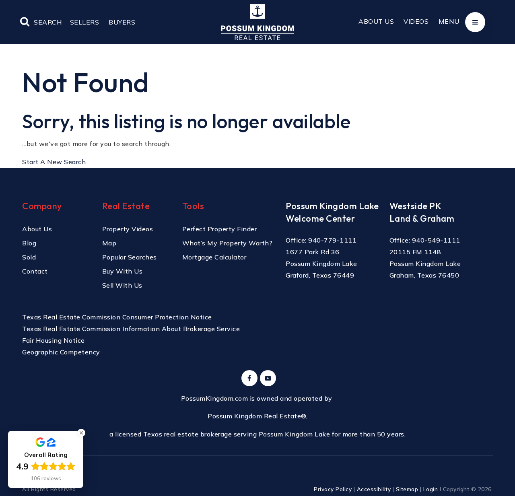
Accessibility (374, 489)
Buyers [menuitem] (122, 22)
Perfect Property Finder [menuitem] (219, 229)
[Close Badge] (81, 433)
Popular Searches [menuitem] (129, 257)
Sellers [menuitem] (84, 22)
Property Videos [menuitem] (127, 229)
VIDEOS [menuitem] (416, 21)
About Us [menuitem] (376, 21)
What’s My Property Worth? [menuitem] (227, 243)
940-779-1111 (332, 240)
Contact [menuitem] (35, 271)
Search (48, 22)
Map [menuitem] (109, 243)
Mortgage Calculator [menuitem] (214, 257)
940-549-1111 (436, 240)
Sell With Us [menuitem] (122, 285)
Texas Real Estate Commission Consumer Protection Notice (117, 317)
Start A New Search (54, 162)
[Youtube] (267, 378)
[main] (257, 84)
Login (430, 489)
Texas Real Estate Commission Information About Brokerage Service (131, 329)
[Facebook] (248, 378)
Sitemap (407, 489)
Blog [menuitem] (29, 243)
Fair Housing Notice (53, 340)
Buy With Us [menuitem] (122, 271)
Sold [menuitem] (29, 257)
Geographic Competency (61, 352)
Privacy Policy (333, 489)
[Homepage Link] (257, 21)
